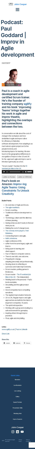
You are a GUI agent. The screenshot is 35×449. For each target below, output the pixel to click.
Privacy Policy (20, 440)
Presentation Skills (17, 408)
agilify (27, 103)
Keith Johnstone (11, 238)
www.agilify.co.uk (8, 329)
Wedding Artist (17, 413)
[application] (17, 172)
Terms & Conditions (28, 440)
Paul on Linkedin (21, 329)
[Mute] (26, 172)
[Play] (4, 172)
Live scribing (17, 391)
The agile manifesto (12, 207)
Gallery (17, 396)
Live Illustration (17, 385)
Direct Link (5, 334)
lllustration (17, 379)
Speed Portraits (17, 402)
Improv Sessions (17, 419)
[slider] (29, 171)
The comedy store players (14, 231)
